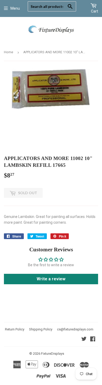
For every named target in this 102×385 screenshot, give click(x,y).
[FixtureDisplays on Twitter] (84, 339)
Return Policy (14, 329)
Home (8, 52)
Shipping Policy (40, 329)
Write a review (51, 278)
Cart (94, 11)
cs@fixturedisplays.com (75, 329)
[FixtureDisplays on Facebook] (92, 339)
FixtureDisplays (52, 354)
